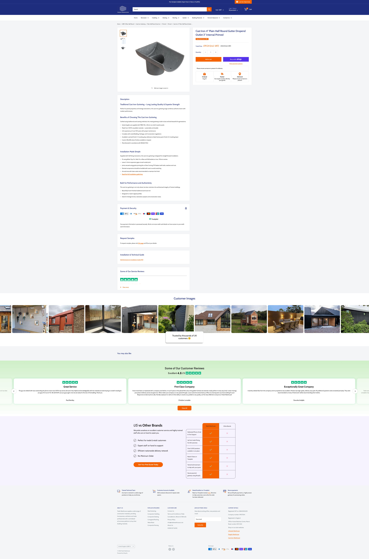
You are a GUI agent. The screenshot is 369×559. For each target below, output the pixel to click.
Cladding (154, 18)
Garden (185, 18)
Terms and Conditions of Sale (176, 514)
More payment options (235, 64)
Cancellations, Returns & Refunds (177, 517)
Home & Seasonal (213, 18)
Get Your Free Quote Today (148, 465)
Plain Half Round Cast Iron (153, 24)
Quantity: (198, 52)
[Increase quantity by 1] (216, 52)
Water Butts (151, 522)
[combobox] (170, 9)
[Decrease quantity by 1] (206, 52)
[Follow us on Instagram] (173, 549)
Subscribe (200, 525)
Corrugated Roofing (153, 519)
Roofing (175, 18)
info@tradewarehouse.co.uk (175, 522)
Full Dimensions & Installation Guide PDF (131, 260)
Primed (164, 24)
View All (184, 408)
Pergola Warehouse (233, 534)
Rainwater (144, 18)
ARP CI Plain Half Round (128, 24)
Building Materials (197, 18)
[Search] (209, 9)
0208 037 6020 (172, 528)
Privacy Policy (171, 519)
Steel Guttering (152, 511)
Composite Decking (153, 517)
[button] (13, 391)
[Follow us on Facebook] (169, 549)
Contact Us (226, 18)
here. (209, 493)
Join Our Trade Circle (244, 2)
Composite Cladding (153, 514)
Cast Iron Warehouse (234, 538)
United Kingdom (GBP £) (124, 546)
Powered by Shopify (122, 553)
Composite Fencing (153, 525)
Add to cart (208, 59)
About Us (170, 525)
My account (232, 10)
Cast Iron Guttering (140, 24)
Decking (165, 18)
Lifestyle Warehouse (234, 531)
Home (136, 18)
